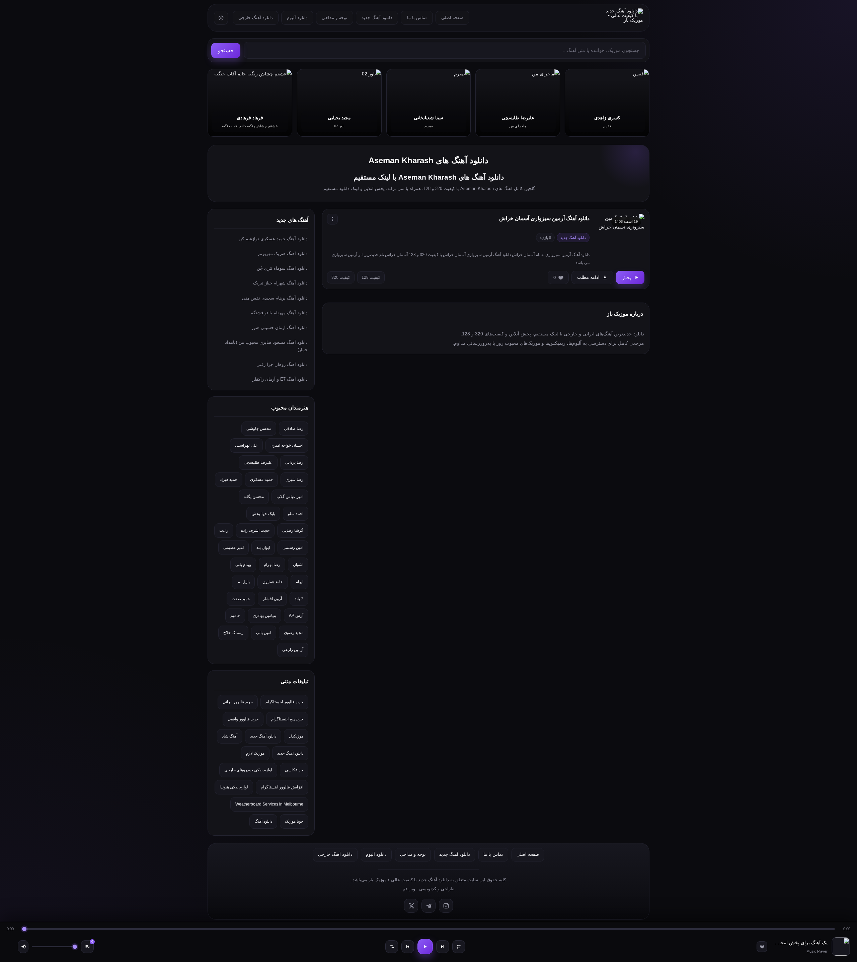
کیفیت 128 (371, 277)
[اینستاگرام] (446, 906)
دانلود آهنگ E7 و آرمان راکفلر (280, 379)
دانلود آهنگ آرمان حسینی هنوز (279, 327)
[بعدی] (442, 946)
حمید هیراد (228, 479)
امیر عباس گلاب (290, 496)
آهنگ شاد (229, 736)
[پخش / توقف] (425, 946)
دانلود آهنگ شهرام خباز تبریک (280, 282)
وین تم (409, 888)
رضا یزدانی (294, 462)
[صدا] (23, 946)
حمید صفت (241, 598)
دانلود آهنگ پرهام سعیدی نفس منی (275, 298)
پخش (626, 277)
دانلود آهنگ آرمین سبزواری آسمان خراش (544, 218)
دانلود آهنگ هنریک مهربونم (283, 253)
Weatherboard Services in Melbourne (269, 804)
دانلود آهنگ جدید (377, 17)
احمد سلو (295, 513)
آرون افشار (272, 598)
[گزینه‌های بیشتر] (332, 219)
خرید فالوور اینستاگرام (284, 702)
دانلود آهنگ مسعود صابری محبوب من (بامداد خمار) (266, 346)
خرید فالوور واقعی (243, 719)
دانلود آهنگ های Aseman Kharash (428, 160)
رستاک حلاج (233, 632)
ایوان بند (263, 547)
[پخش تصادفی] (391, 946)
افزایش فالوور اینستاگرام (282, 787)
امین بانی (263, 632)
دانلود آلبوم (297, 17)
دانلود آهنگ (263, 821)
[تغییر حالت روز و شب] (221, 18)
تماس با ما (417, 17)
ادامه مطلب (588, 277)
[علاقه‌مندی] (762, 946)
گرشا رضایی (292, 530)
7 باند (299, 598)
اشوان (298, 564)
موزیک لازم (255, 753)
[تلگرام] (428, 906)
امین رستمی (293, 547)
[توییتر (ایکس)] (411, 906)
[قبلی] (407, 946)
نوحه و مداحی (334, 17)
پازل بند (243, 581)
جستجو (226, 50)
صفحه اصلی (452, 17)
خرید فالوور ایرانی (238, 702)
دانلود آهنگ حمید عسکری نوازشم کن (273, 238)
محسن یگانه (254, 496)
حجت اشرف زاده (255, 530)
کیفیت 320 (340, 277)
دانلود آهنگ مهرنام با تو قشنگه (279, 312)
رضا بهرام (272, 564)
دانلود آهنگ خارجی (255, 17)
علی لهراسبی (246, 445)
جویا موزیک (294, 821)
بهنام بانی (243, 564)
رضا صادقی (293, 428)
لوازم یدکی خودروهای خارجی (248, 770)
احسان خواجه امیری (286, 445)
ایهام (299, 581)
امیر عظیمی (233, 547)
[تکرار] (458, 946)
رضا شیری (294, 479)
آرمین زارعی (292, 649)
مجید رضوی (293, 632)
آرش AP (296, 615)
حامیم (235, 615)
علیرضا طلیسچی (258, 462)
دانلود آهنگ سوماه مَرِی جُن (282, 268)
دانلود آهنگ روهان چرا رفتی (282, 364)
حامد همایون (272, 581)
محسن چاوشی (258, 428)
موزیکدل (296, 736)
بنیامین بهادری (264, 615)
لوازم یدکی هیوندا (234, 787)
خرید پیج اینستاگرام (287, 719)
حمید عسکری (261, 479)
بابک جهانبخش (263, 513)
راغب (223, 530)
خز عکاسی (294, 770)
